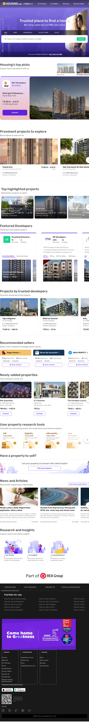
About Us (5, 660)
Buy (5, 32)
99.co (22, 663)
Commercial (27, 32)
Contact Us (5, 674)
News (42, 657)
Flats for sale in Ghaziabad (14, 602)
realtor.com (25, 660)
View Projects (16, 85)
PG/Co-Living (43, 32)
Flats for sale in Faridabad (13, 610)
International (44, 666)
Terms (4, 666)
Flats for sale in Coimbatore (49, 602)
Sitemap (42, 663)
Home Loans (44, 660)
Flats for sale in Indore (12, 607)
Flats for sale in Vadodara (48, 610)
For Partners (6, 663)
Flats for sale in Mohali (47, 599)
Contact (15, 113)
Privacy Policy (7, 671)
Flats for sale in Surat (46, 607)
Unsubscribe (6, 677)
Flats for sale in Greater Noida (15, 599)
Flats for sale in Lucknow (13, 604)
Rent (15, 32)
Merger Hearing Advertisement (7, 680)
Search (81, 39)
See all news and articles (79, 484)
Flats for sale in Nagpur (47, 604)
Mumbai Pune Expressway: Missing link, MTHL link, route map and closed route (58, 509)
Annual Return (7, 668)
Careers (4, 657)
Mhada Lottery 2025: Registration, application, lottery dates (15, 509)
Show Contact (16, 365)
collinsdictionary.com (28, 666)
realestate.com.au (27, 657)
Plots (56, 32)
